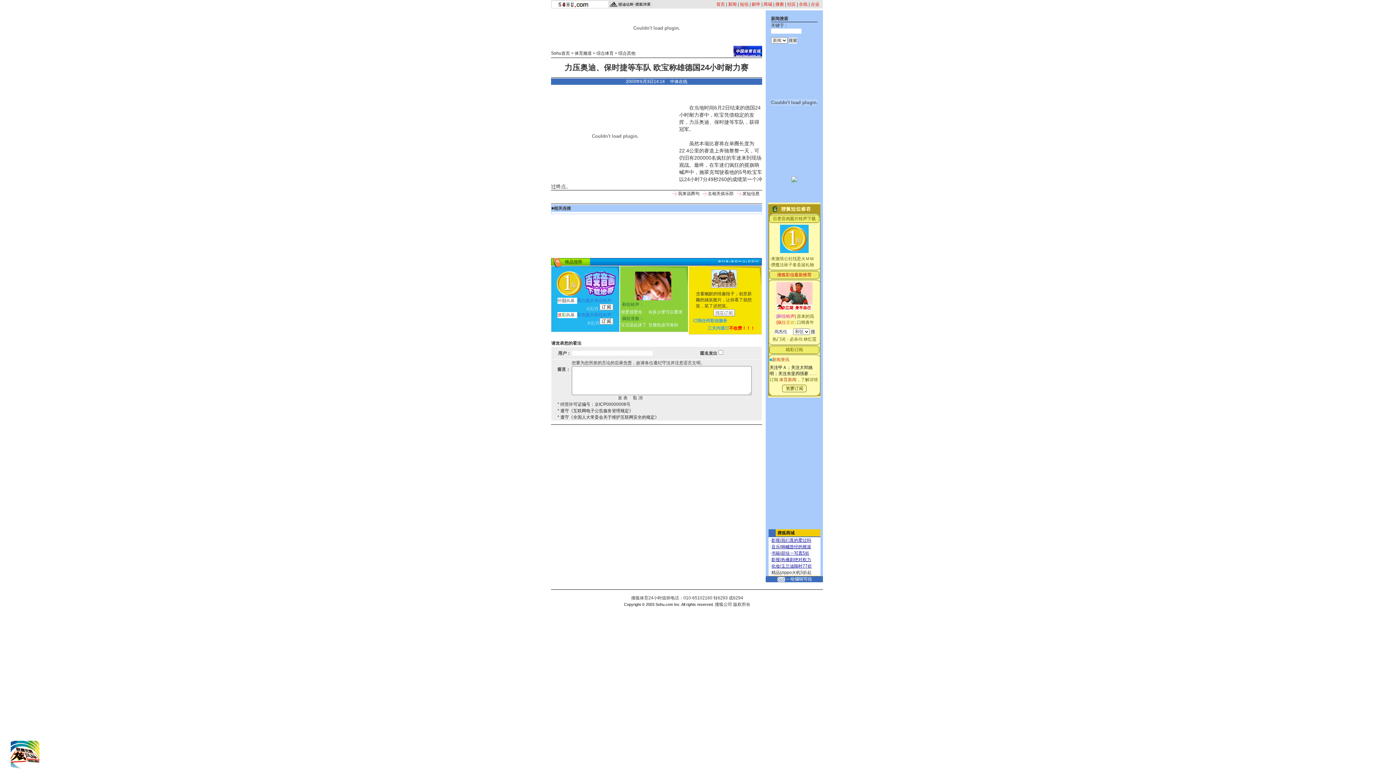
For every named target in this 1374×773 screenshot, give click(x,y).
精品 (775, 572)
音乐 (775, 546)
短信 (744, 4)
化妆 (775, 566)
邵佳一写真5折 (795, 553)
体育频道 (583, 53)
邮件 (756, 4)
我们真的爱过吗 (796, 540)
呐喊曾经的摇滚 (796, 546)
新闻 (732, 4)
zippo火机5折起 (796, 572)
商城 (768, 4)
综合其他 (626, 53)
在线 (803, 4)
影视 (775, 540)
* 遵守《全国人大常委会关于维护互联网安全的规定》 (608, 417)
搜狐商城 (786, 532)
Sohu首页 (560, 53)
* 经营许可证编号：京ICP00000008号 (593, 404)
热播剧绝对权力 (796, 559)
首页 (720, 4)
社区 (791, 4)
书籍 (775, 553)
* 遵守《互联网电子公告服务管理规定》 (595, 410)
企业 (815, 4)
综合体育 (605, 53)
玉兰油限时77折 (796, 566)
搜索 (779, 4)
